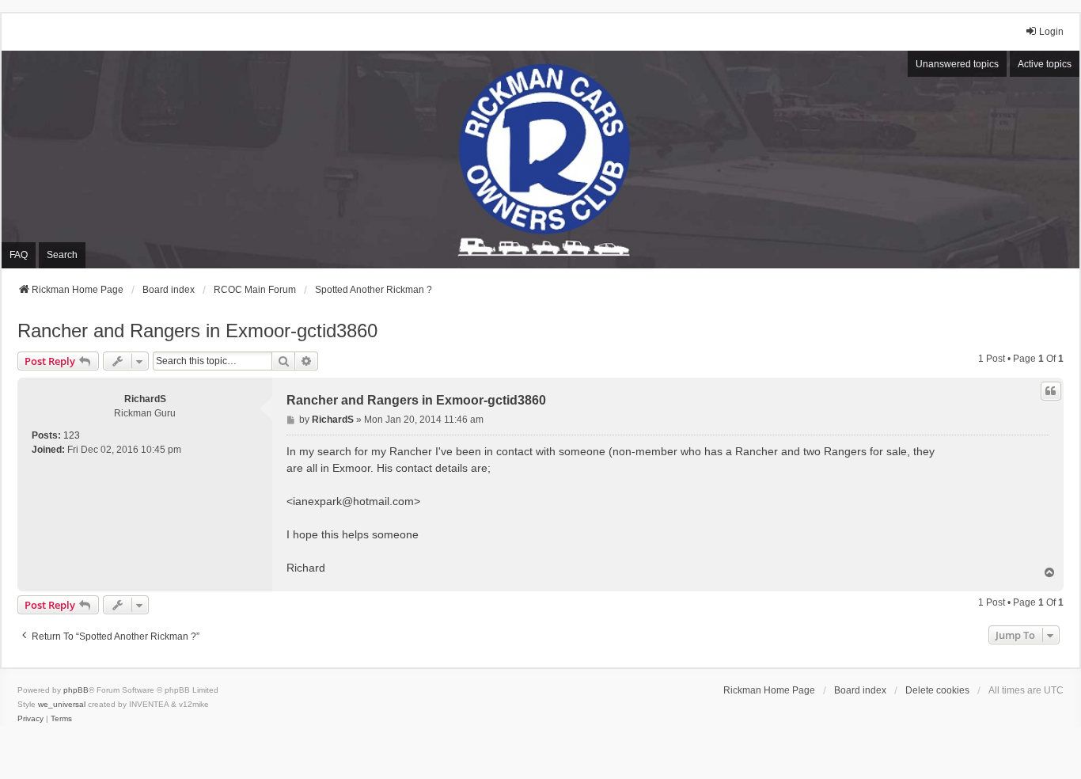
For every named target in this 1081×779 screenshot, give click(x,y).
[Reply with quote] (1051, 391)
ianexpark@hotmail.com (353, 501)
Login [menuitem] (1051, 31)
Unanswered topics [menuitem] (957, 64)
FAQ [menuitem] (18, 254)
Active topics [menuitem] (1045, 64)
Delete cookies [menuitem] (937, 690)
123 (71, 435)
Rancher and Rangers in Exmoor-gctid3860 (197, 330)
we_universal (61, 704)
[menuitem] (30, 719)
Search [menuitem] (62, 254)
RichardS (145, 399)
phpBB (76, 690)
